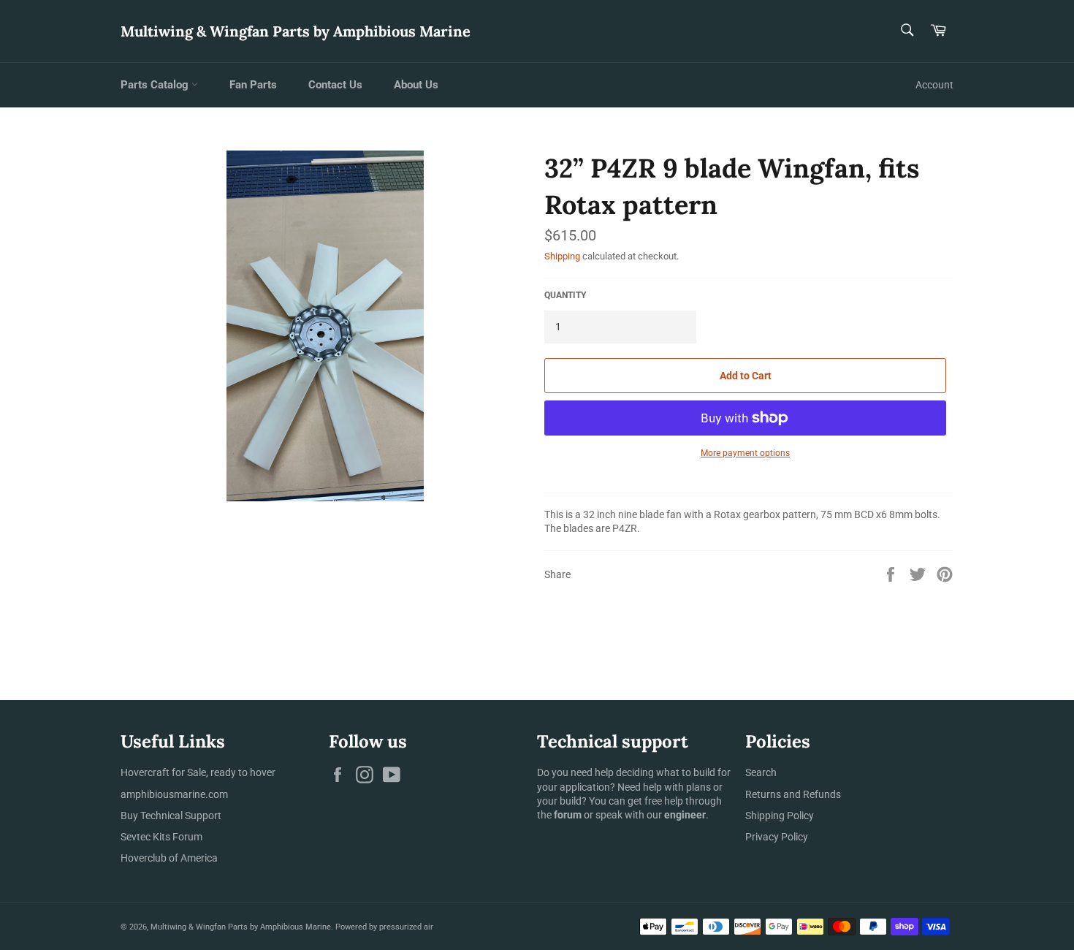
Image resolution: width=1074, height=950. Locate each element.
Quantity (565, 295)
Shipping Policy (779, 815)
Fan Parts (253, 84)
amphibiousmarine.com (174, 794)
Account (934, 85)
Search (761, 772)
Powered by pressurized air (384, 927)
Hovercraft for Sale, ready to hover (198, 772)
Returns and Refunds (793, 794)
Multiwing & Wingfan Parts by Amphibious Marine (296, 31)
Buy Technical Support (171, 815)
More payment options (745, 453)
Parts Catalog (156, 84)
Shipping (562, 256)
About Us (416, 84)
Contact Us (335, 84)
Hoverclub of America (169, 858)
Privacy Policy (776, 837)
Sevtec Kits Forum (161, 837)
